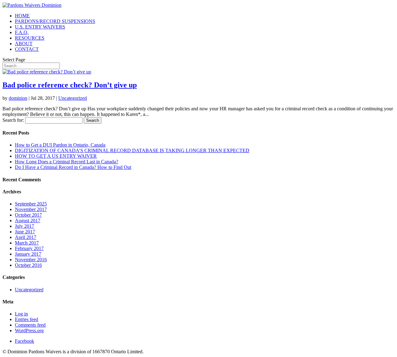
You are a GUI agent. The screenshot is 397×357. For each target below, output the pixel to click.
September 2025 (31, 203)
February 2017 (29, 248)
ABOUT (24, 43)
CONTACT (27, 49)
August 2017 (27, 220)
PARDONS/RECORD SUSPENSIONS (55, 21)
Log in (21, 313)
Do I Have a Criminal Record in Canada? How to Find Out (73, 167)
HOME (22, 15)
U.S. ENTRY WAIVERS (40, 26)
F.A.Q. (22, 32)
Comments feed (30, 325)
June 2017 (25, 231)
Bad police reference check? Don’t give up (69, 85)
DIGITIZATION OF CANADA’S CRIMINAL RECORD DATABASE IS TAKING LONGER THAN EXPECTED (132, 150)
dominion (18, 98)
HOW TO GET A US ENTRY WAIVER (56, 156)
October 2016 (28, 265)
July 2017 (24, 226)
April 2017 (25, 237)
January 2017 (28, 254)
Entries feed (26, 319)
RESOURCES (29, 38)
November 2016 (31, 259)
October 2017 (28, 215)
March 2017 (27, 242)
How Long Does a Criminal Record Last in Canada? (66, 161)
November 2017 (31, 209)
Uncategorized (72, 98)
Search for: (13, 120)
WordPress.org (29, 330)
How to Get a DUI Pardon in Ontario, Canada (60, 145)
